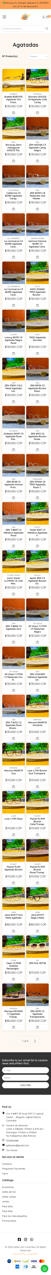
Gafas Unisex (9, 1196)
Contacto (7, 1163)
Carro (5, 1173)
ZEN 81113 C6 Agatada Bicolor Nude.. (37, 436)
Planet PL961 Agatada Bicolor (13, 868)
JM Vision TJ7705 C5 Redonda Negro (37, 629)
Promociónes (9, 1220)
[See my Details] (43, 16)
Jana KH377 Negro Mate (37, 916)
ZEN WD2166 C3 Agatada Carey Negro (37, 147)
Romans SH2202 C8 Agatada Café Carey (37, 99)
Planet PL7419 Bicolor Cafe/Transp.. (37, 821)
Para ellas (7, 1211)
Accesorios (8, 1187)
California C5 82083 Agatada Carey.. (13, 196)
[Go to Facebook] (19, 1239)
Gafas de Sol (9, 1191)
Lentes (5, 1201)
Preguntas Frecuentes (13, 1168)
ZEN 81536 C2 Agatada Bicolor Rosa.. (37, 388)
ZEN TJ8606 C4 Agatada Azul (14, 627)
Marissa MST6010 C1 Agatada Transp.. (13, 1014)
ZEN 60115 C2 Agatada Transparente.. (37, 1014)
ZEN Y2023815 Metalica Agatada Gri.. (37, 677)
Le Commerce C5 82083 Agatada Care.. (13, 292)
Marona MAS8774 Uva (13, 772)
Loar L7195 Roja (13, 818)
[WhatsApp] (32, 1239)
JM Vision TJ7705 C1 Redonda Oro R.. (13, 677)
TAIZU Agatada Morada (37, 338)
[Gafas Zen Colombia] (25, 16)
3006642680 (12, 1140)
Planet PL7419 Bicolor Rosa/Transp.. (37, 869)
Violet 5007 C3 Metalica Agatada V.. (37, 532)
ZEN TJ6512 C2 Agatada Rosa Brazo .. (14, 725)
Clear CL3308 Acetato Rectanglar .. (13, 966)
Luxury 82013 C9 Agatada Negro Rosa (13, 340)
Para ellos (7, 1206)
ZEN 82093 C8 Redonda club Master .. (37, 196)
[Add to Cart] (13, 113)
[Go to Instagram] (25, 1239)
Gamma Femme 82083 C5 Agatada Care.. (37, 244)
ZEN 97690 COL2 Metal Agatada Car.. (13, 388)
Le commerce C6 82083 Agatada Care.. (13, 244)
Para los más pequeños (14, 1216)
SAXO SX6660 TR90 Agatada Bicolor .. (37, 292)
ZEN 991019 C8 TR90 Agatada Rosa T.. (37, 484)
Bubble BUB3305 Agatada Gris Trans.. (13, 99)
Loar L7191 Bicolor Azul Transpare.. (37, 772)
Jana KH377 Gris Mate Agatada (13, 916)
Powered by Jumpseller (25, 1253)
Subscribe (25, 1085)
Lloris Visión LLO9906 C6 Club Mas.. (13, 581)
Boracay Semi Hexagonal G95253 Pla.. (13, 147)
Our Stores (12, 1150)
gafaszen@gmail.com (17, 1145)
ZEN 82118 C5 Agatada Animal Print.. (13, 484)
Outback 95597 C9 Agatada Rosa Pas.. (14, 436)
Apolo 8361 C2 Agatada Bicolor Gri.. (37, 581)
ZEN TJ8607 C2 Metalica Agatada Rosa (13, 532)
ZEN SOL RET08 (37, 963)
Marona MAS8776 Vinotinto (37, 724)
